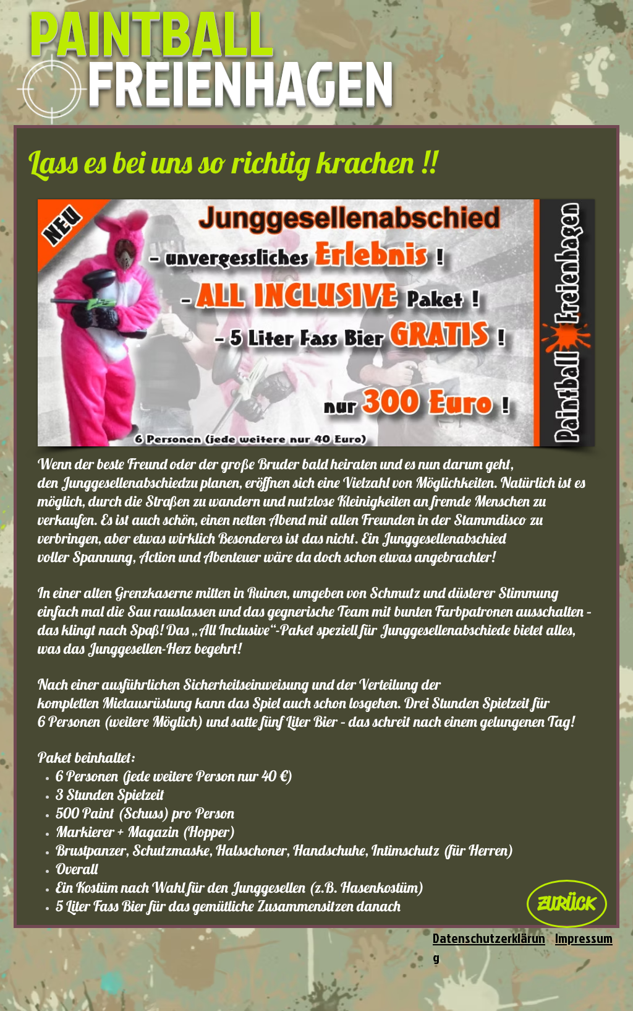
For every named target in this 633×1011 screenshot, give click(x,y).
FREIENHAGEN (240, 81)
